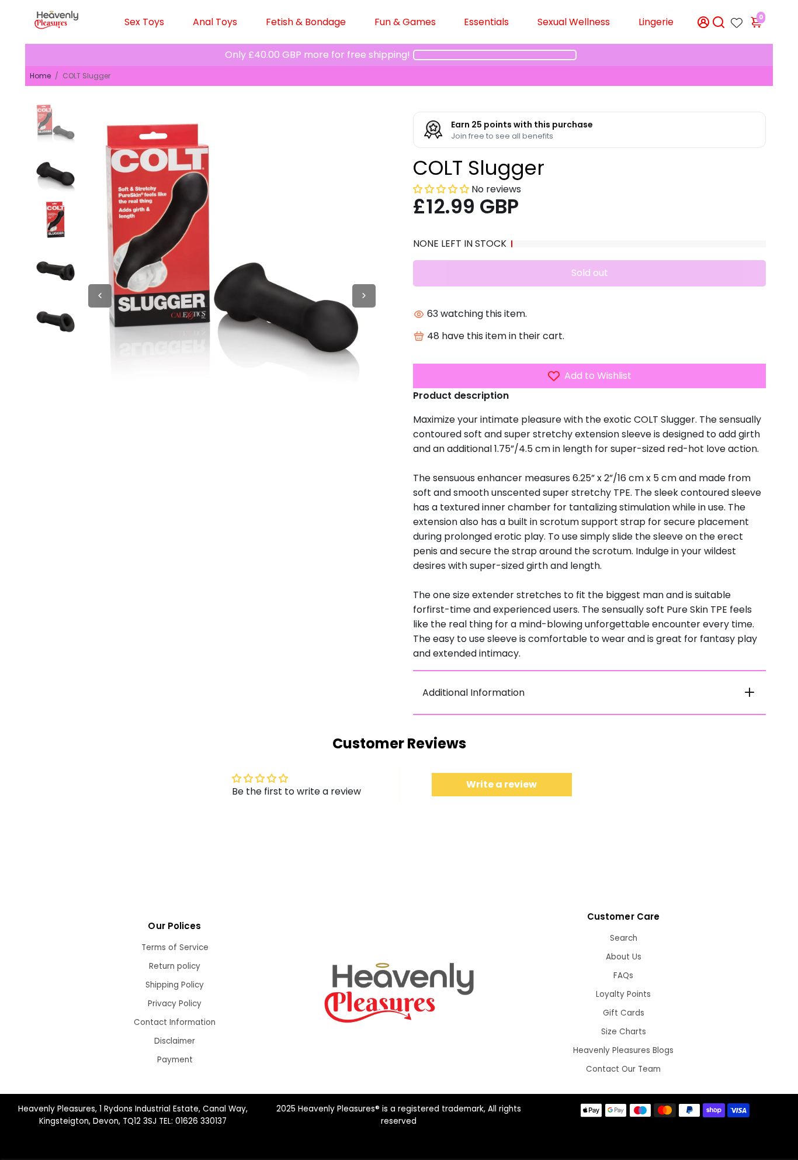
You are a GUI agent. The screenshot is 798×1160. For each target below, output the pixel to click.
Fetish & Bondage (306, 22)
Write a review (501, 784)
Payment (175, 1059)
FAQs (623, 975)
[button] (441, 189)
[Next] (364, 296)
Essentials (486, 22)
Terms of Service (175, 947)
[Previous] (100, 296)
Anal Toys (215, 22)
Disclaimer (174, 1041)
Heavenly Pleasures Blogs (623, 1050)
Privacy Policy (175, 1003)
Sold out (589, 272)
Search (623, 938)
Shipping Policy (174, 984)
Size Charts (623, 1031)
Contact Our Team (623, 1069)
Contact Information (175, 1022)
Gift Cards (623, 1013)
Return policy (174, 966)
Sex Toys (144, 22)
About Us (623, 956)
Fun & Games (405, 22)
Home (40, 76)
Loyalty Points (623, 994)
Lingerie (656, 22)
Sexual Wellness (573, 22)
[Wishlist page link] (737, 19)
